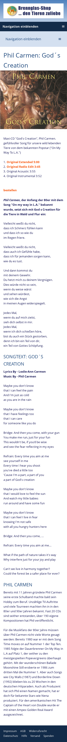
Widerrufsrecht (38, 731)
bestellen (10, 190)
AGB (23, 731)
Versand (35, 736)
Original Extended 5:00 (23, 162)
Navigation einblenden (20, 26)
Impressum (10, 731)
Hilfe (24, 736)
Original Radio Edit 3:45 (23, 167)
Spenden (48, 736)
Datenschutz (10, 736)
